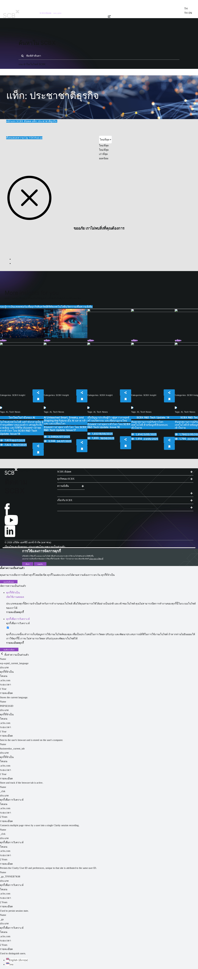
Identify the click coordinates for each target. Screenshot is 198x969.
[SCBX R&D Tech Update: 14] (153, 310)
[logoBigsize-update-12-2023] (11, 11)
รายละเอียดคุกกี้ (15, 612)
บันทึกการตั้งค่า (9, 650)
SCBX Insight (18, 395)
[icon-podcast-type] (22, 343)
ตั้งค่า (28, 564)
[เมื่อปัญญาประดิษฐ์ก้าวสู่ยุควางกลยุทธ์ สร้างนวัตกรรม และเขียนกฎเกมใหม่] (109, 310)
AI (7, 412)
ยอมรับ (40, 564)
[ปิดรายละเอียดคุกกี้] (2, 654)
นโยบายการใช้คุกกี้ (96, 559)
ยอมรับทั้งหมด (9, 582)
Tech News (14, 412)
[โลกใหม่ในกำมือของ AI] (22, 310)
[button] (125, 471)
